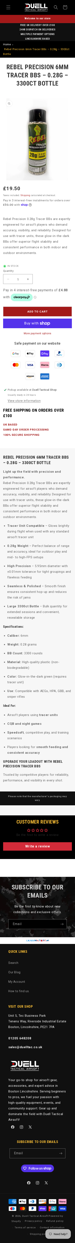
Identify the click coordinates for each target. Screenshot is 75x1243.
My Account (16, 981)
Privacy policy (33, 1221)
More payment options (37, 333)
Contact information (52, 1227)
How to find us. (19, 991)
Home (7, 44)
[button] (8, 7)
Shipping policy (39, 1234)
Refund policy (55, 1221)
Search (13, 962)
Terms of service (25, 1227)
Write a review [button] (37, 846)
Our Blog (14, 972)
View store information (24, 400)
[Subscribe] (61, 924)
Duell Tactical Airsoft (35, 1216)
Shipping (25, 195)
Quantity (8, 270)
